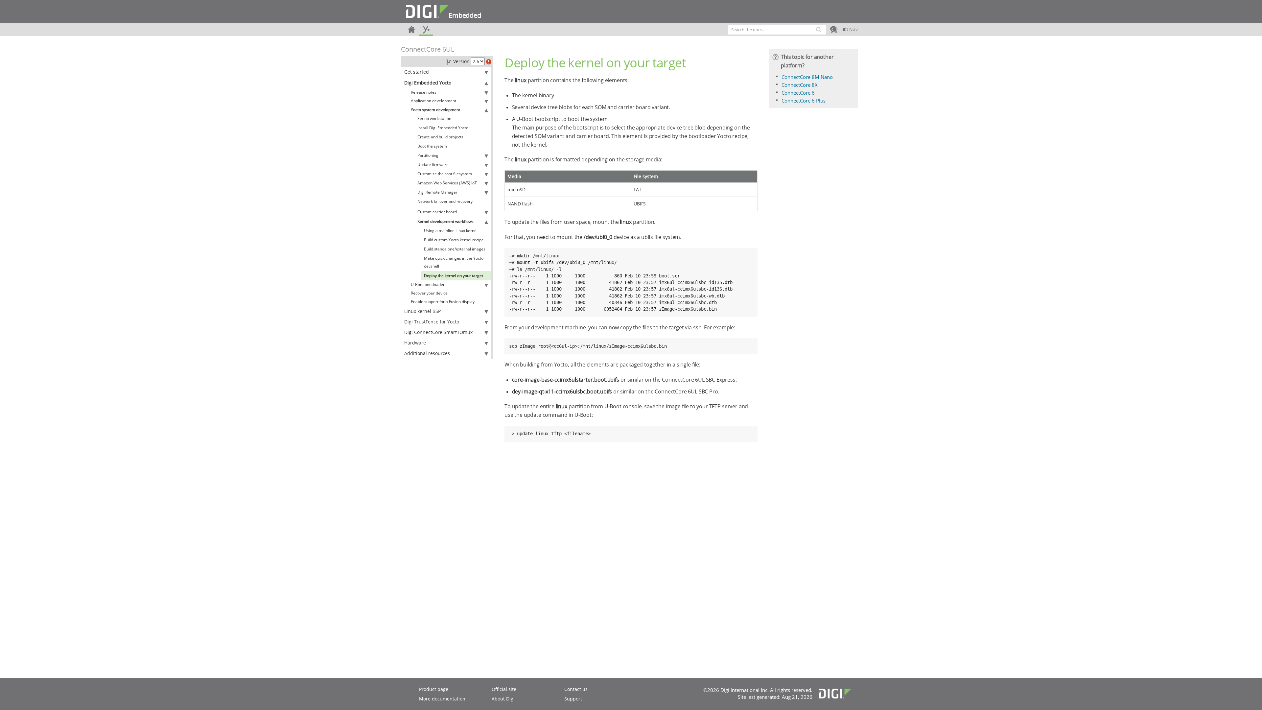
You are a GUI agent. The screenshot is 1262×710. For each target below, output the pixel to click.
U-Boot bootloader (428, 284)
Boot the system (432, 146)
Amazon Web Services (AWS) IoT (447, 183)
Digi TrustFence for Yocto (431, 322)
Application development (433, 101)
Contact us (576, 689)
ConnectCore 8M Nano (807, 77)
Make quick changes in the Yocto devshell (453, 262)
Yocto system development (435, 109)
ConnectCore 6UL (427, 49)
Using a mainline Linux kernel (451, 230)
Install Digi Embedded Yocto (442, 127)
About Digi (503, 699)
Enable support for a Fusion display (443, 301)
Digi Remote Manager (437, 192)
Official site (504, 689)
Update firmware (433, 164)
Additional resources (427, 353)
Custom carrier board (437, 212)
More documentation (442, 699)
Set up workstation (434, 118)
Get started (416, 72)
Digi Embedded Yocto (427, 83)
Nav (853, 29)
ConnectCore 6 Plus (804, 100)
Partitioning (427, 155)
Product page (433, 689)
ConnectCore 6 (798, 92)
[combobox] (777, 29)
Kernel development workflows (445, 221)
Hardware (415, 343)
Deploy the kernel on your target (453, 275)
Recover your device (429, 293)
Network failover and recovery (445, 201)
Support (573, 699)
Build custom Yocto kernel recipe (454, 240)
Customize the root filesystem (444, 174)
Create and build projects (440, 137)
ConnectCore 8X (800, 85)
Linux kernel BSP (422, 311)
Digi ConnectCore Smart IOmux (438, 332)
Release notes (423, 92)
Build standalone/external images (454, 249)
